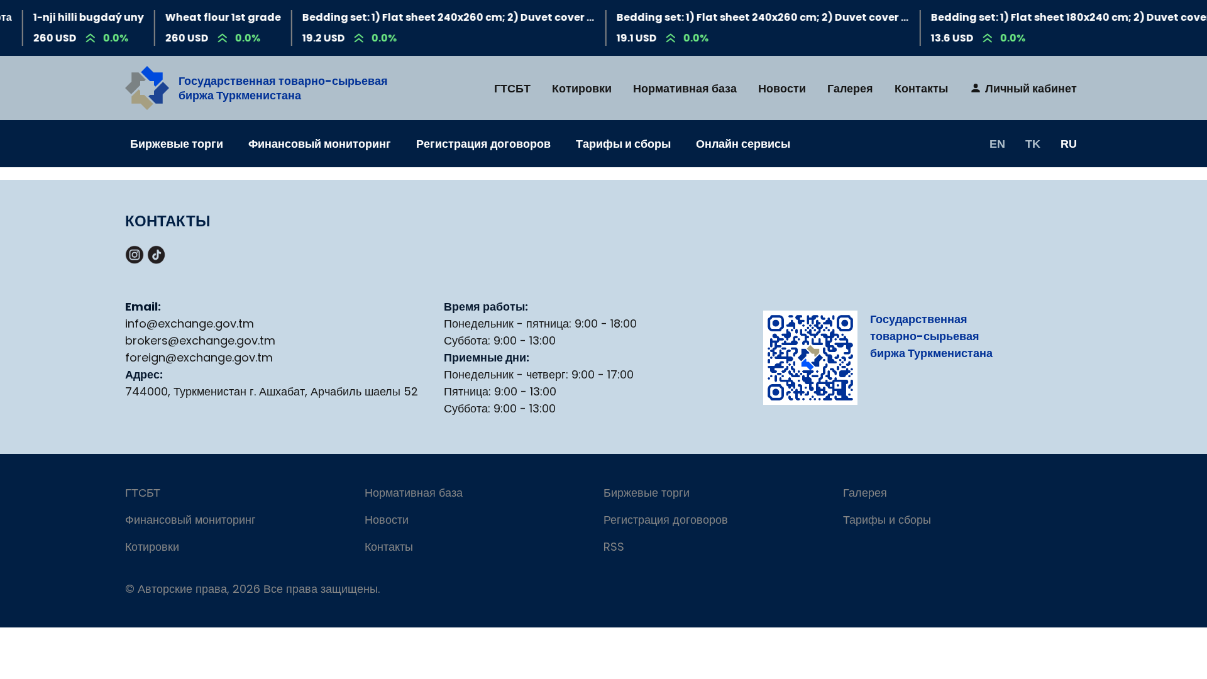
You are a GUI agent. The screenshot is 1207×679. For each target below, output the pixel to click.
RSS (614, 547)
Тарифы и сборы (623, 144)
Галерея (850, 88)
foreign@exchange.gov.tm (199, 357)
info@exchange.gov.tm (189, 323)
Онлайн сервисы (743, 144)
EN (997, 143)
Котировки (582, 88)
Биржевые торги (176, 144)
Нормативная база (685, 88)
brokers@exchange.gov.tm (200, 340)
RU (1069, 143)
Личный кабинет (1031, 88)
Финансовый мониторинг (319, 144)
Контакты (921, 88)
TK (1032, 143)
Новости (782, 88)
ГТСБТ (512, 88)
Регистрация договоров (483, 144)
